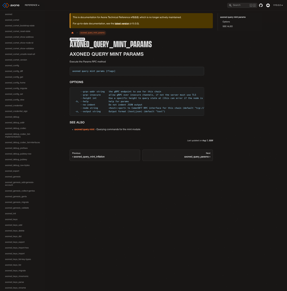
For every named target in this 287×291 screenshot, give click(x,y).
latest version (122, 24)
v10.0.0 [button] (277, 5)
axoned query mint (84, 129)
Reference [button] (31, 5)
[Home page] (72, 33)
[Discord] (268, 5)
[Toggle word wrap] (195, 91)
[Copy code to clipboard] (200, 70)
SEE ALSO (228, 26)
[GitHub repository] (260, 5)
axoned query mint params (233, 17)
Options (226, 22)
